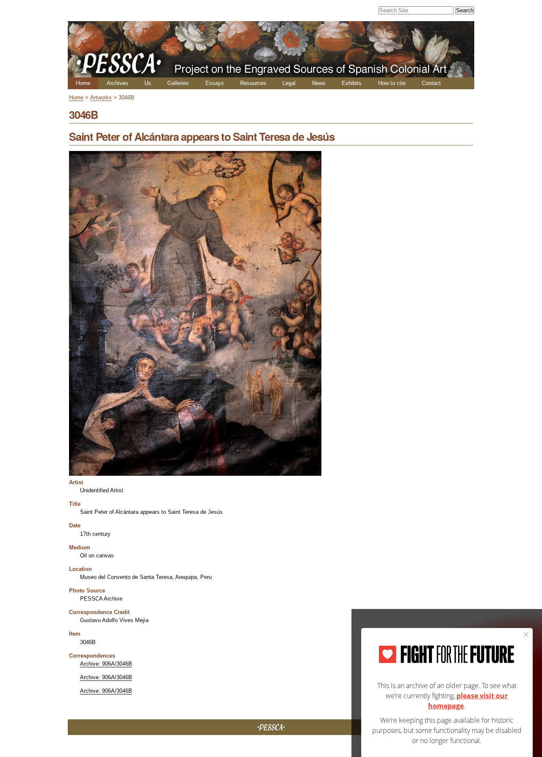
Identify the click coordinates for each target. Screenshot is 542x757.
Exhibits (352, 83)
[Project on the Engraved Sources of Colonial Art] (271, 73)
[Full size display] (195, 472)
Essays (214, 83)
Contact (431, 83)
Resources (253, 83)
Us (147, 83)
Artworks (101, 97)
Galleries (178, 83)
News (319, 83)
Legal (289, 83)
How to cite (392, 83)
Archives (117, 83)
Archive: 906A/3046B (106, 664)
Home (83, 83)
